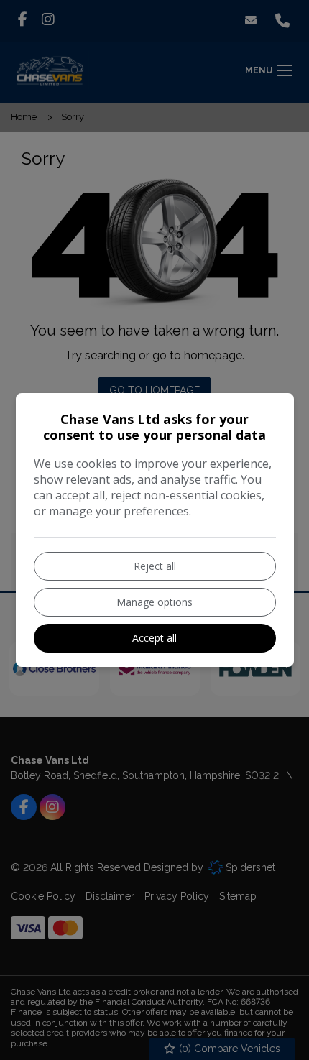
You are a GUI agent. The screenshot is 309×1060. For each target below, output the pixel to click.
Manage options (154, 602)
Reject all (155, 566)
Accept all (154, 638)
